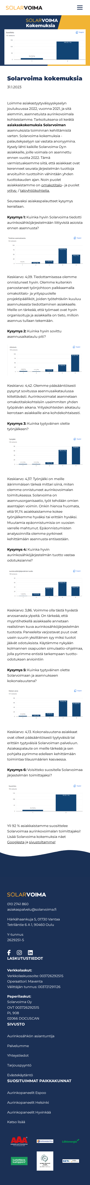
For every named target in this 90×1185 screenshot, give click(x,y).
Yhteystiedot (18, 1055)
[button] (80, 7)
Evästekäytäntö (20, 1075)
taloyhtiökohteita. (35, 190)
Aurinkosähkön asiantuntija (30, 1036)
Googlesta (15, 842)
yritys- (12, 190)
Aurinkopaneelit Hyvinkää (29, 1112)
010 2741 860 (17, 904)
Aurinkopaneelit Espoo (26, 1093)
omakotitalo (51, 185)
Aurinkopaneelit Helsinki (28, 1102)
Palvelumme (18, 1046)
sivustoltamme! (42, 842)
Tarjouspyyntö (19, 1065)
